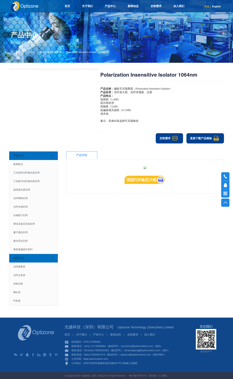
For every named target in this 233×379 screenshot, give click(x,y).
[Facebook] (33, 354)
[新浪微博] (21, 354)
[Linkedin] (38, 354)
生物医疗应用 (20, 215)
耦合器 (16, 292)
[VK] (44, 354)
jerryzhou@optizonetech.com (137, 346)
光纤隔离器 (19, 266)
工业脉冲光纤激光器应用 (26, 181)
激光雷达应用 (20, 241)
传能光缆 (18, 283)
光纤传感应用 (20, 207)
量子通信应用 (20, 232)
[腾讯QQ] (27, 354)
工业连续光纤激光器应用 (26, 172)
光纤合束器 (19, 275)
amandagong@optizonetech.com (142, 350)
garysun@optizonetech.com (136, 354)
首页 (18, 52)
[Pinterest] (56, 354)
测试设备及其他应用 (50, 52)
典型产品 (18, 258)
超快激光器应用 (21, 189)
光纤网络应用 (20, 198)
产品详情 (81, 155)
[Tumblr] (50, 354)
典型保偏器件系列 (22, 249)
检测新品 (18, 164)
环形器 (16, 301)
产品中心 (30, 52)
